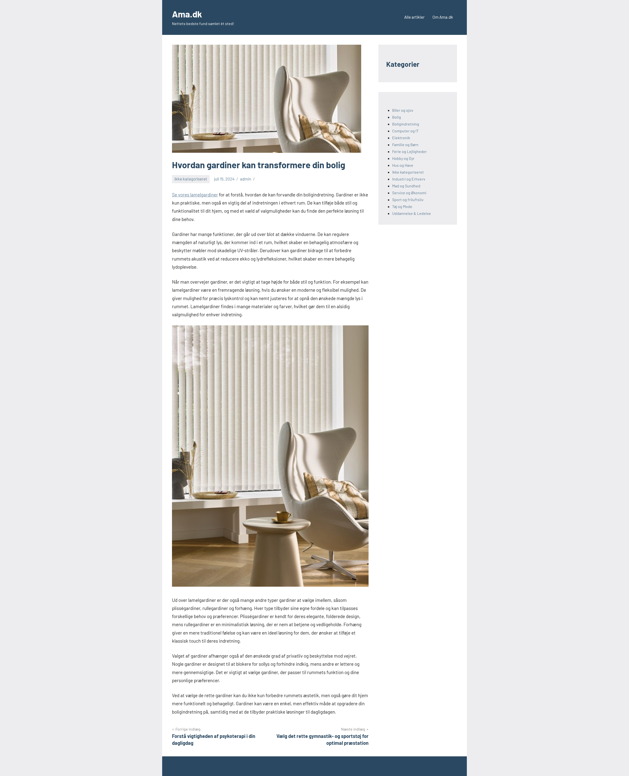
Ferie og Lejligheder (409, 151)
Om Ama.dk (442, 16)
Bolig (396, 117)
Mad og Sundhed (406, 185)
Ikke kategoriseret (190, 178)
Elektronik (401, 137)
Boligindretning (405, 124)
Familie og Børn (405, 144)
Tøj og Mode (402, 206)
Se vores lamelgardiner (195, 194)
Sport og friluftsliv (408, 199)
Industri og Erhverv (408, 179)
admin (245, 178)
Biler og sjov (402, 110)
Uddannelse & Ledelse (411, 213)
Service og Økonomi (409, 192)
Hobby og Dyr (403, 158)
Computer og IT (405, 130)
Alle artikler (414, 16)
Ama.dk (187, 14)
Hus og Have (402, 165)
